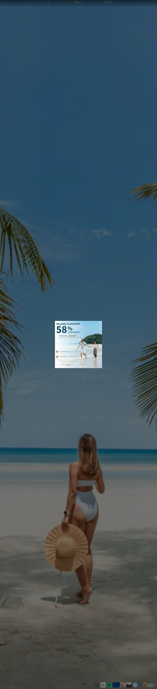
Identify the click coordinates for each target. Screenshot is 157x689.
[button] (100, 323)
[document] (78, 344)
